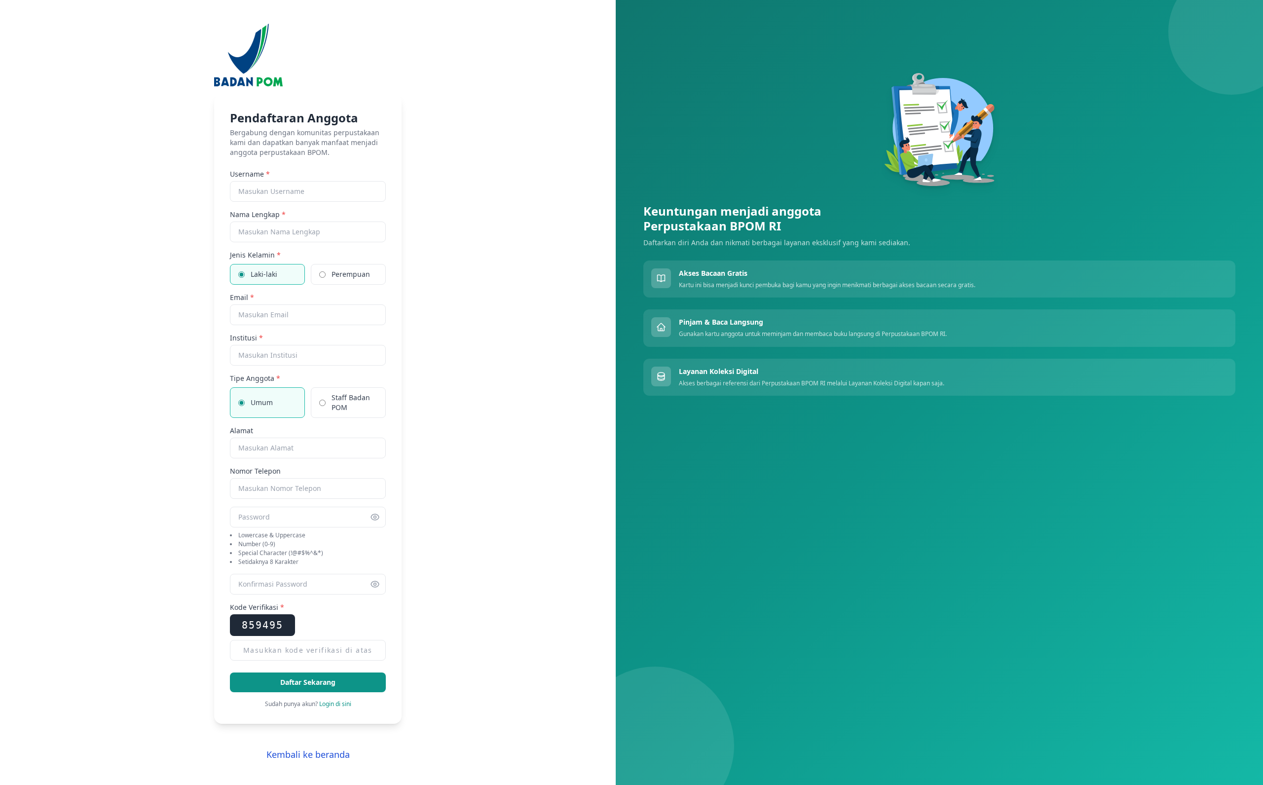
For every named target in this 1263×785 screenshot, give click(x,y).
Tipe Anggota (255, 378)
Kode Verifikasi (257, 607)
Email (242, 297)
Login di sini (335, 704)
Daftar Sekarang (307, 682)
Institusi (246, 337)
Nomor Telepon (255, 471)
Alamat (241, 430)
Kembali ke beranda (308, 754)
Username (250, 174)
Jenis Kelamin (255, 255)
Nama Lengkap (258, 214)
